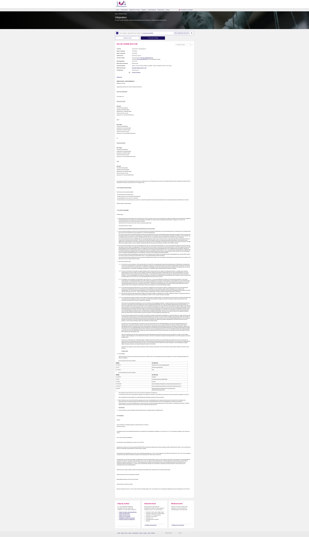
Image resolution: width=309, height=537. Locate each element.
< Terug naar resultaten (152, 38)
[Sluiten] (191, 33)
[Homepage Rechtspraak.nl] (120, 3)
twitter (183, 533)
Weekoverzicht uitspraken (178, 525)
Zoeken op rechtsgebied (124, 516)
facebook (185, 533)
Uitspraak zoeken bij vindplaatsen (127, 519)
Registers (144, 9)
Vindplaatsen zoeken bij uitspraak (127, 518)
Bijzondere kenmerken (122, 63)
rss (173, 533)
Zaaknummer (120, 55)
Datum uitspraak (121, 51)
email (175, 533)
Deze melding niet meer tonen (182, 33)
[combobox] (184, 44)
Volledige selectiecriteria (150, 525)
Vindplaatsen (120, 70)
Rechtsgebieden (121, 61)
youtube (191, 533)
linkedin (189, 533)
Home (117, 9)
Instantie (119, 48)
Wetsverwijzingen (121, 67)
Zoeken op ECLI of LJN (124, 515)
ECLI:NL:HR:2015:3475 (142, 59)
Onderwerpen (124, 9)
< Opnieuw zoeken (127, 38)
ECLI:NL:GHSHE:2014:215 (146, 57)
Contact (168, 9)
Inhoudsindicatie (121, 65)
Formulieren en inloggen (186, 9)
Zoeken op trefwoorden (124, 513)
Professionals (160, 9)
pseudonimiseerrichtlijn (148, 33)
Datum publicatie (121, 53)
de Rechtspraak (152, 9)
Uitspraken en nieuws (134, 9)
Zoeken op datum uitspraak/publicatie (128, 512)
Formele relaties (121, 57)
